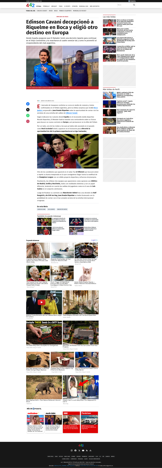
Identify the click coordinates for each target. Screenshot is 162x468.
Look (97, 456)
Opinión (75, 6)
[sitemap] (90, 450)
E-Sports (67, 6)
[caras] (71, 413)
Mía (103, 456)
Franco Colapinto (65, 11)
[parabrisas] (89, 413)
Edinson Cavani (41, 209)
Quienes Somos (65, 458)
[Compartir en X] (28, 109)
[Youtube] (83, 450)
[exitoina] (35, 413)
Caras (56, 456)
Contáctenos (74, 458)
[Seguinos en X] (79, 451)
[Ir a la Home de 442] (30, 6)
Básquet (54, 6)
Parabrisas (84, 456)
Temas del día (30, 11)
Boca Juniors (51, 209)
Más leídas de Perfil (111, 89)
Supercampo (91, 456)
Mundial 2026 (83, 6)
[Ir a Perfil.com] (132, 1)
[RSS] (87, 450)
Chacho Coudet (42, 11)
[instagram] (71, 451)
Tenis (60, 6)
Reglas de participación (94, 458)
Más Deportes (94, 6)
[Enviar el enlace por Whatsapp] (28, 115)
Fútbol (38, 6)
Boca (55, 11)
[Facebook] (75, 451)
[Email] (28, 121)
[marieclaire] (53, 413)
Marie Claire (67, 456)
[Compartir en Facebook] (28, 104)
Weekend (79, 456)
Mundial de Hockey (79, 11)
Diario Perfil (50, 456)
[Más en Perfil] (36, 409)
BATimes (112, 456)
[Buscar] (134, 4)
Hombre (73, 456)
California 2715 (57, 465)
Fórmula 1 (46, 6)
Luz (100, 456)
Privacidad (80, 458)
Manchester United (62, 209)
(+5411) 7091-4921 (84, 465)
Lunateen (108, 456)
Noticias (61, 456)
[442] (81, 445)
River (50, 11)
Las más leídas (109, 17)
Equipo (86, 458)
